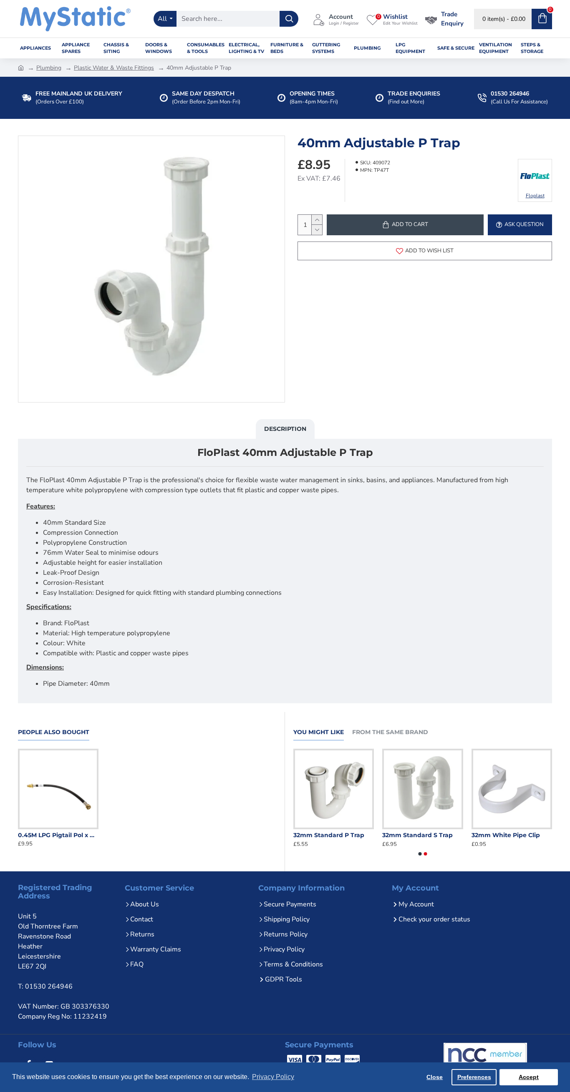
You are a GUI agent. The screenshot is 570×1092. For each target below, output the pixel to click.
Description (285, 429)
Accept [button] (529, 1077)
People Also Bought (53, 732)
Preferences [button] (474, 1077)
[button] (420, 853)
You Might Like (318, 732)
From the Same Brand (390, 732)
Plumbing (48, 68)
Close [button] (434, 1077)
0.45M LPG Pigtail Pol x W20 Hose (58, 835)
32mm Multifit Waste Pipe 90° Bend (303, 835)
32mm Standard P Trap (387, 835)
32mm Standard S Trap (476, 835)
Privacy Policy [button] (273, 1076)
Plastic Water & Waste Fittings (114, 68)
